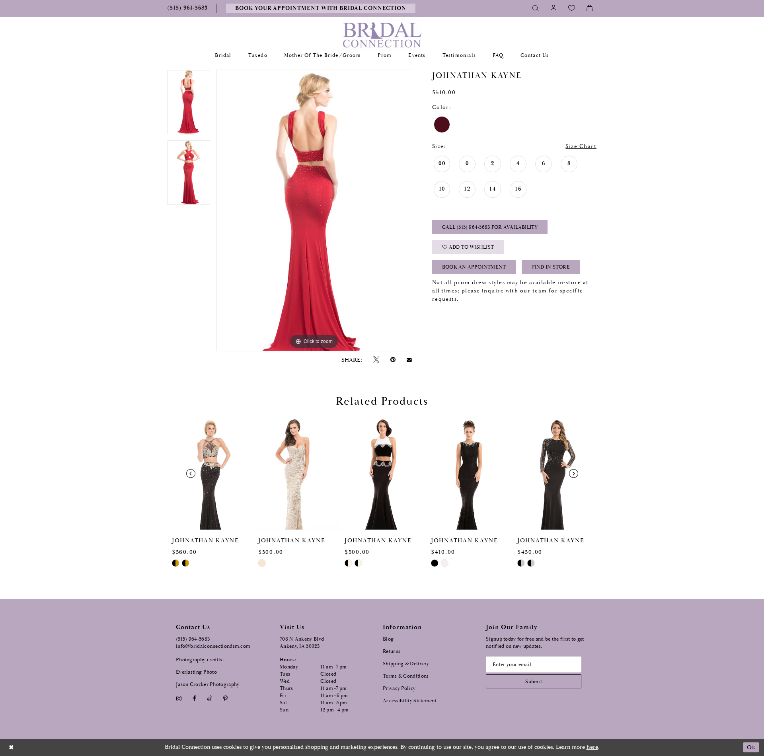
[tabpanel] (188, 105)
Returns (391, 651)
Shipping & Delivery (406, 664)
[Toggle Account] (554, 8)
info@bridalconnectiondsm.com (213, 646)
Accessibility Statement (410, 701)
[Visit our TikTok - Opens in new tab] (209, 698)
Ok (751, 747)
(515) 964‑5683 (193, 639)
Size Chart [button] (580, 146)
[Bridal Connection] (382, 35)
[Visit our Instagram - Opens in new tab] (178, 698)
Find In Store (551, 267)
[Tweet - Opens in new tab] (376, 360)
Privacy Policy (399, 688)
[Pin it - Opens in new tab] (393, 360)
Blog (388, 639)
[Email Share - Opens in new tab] (409, 360)
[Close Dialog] (11, 747)
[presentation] (210, 473)
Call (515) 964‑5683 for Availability (490, 227)
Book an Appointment (474, 267)
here (592, 747)
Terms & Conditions (406, 676)
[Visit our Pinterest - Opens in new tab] (225, 698)
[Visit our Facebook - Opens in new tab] (194, 698)
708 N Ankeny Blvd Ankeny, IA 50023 (302, 643)
